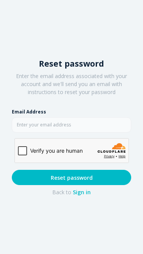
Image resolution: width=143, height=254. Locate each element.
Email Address (29, 112)
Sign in (82, 192)
